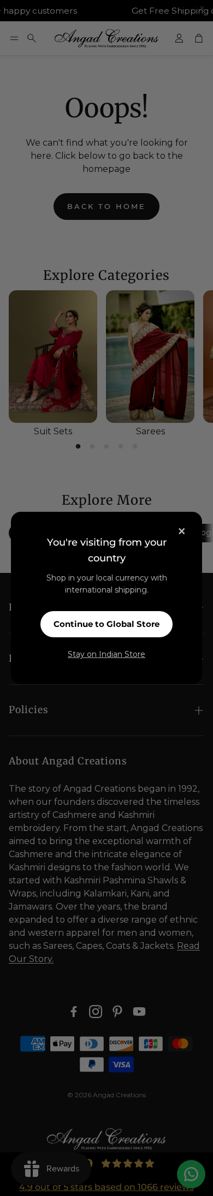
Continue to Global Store (106, 624)
